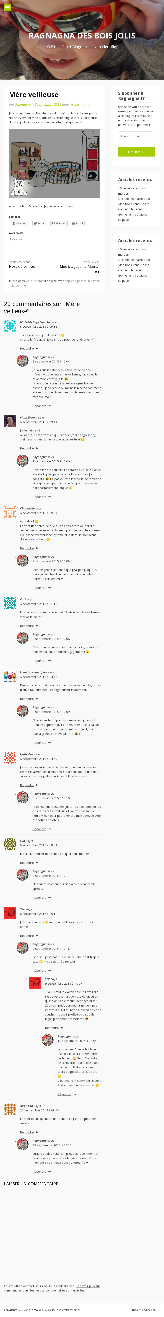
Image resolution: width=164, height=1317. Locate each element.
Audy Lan (26, 1106)
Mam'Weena (28, 417)
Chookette (27, 508)
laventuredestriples (33, 672)
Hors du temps (22, 264)
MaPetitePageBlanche (35, 322)
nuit (11, 285)
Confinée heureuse (131, 209)
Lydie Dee (26, 754)
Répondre (27, 348)
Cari (23, 599)
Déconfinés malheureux (134, 199)
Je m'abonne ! (136, 152)
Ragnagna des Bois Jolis (82, 35)
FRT (158, 1310)
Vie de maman (81, 104)
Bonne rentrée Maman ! (134, 214)
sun (22, 841)
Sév (22, 909)
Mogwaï (93, 281)
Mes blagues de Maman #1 (80, 267)
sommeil (21, 285)
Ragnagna (23, 104)
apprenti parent (75, 281)
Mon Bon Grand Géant (133, 204)
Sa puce (123, 220)
